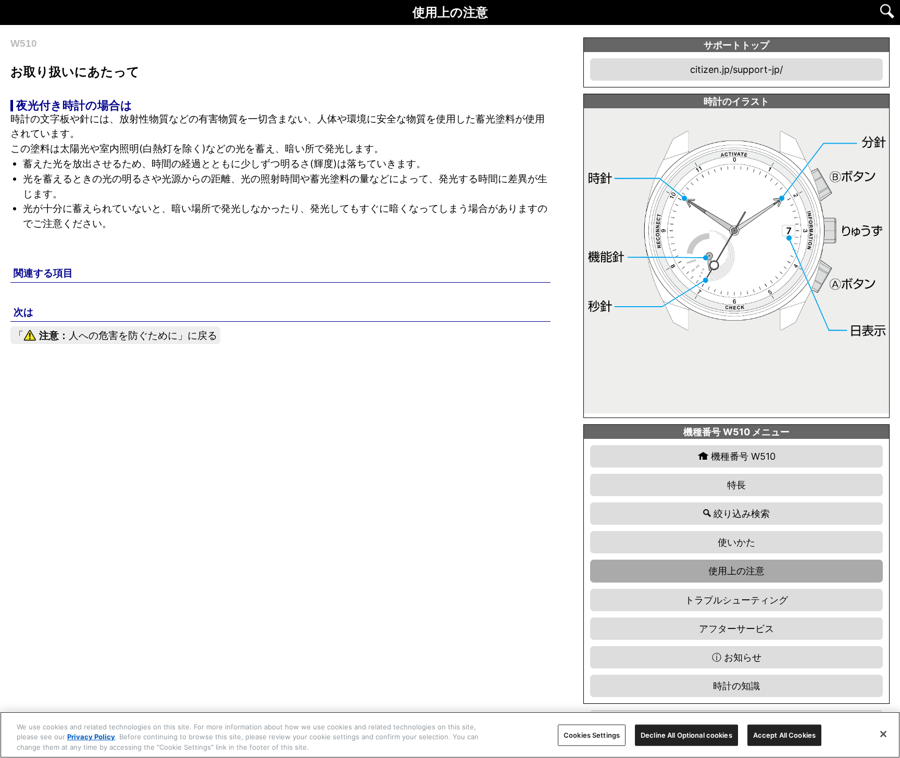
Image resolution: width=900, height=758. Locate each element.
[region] (450, 735)
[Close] (883, 734)
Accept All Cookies (784, 734)
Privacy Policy (91, 737)
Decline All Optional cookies (686, 734)
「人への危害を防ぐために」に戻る (115, 335)
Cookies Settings (592, 734)
